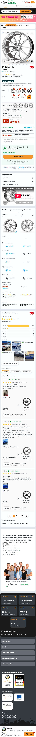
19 (18, 97)
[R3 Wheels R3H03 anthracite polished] (13, 90)
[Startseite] (2, 25)
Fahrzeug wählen (11, 25)
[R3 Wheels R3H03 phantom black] (24, 90)
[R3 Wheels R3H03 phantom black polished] (29, 90)
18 (13, 97)
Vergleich (16, 6)
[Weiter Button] (26, 516)
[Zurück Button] (9, 516)
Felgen (20, 25)
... (19, 516)
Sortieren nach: (6, 368)
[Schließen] (34, 16)
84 (22, 516)
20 (23, 97)
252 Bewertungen (18, 75)
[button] (18, 178)
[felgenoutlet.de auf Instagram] (9, 716)
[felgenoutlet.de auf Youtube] (14, 716)
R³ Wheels (26, 25)
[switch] (3, 734)
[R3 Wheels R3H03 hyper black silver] (18, 90)
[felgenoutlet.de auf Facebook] (4, 716)
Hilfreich (6, 415)
